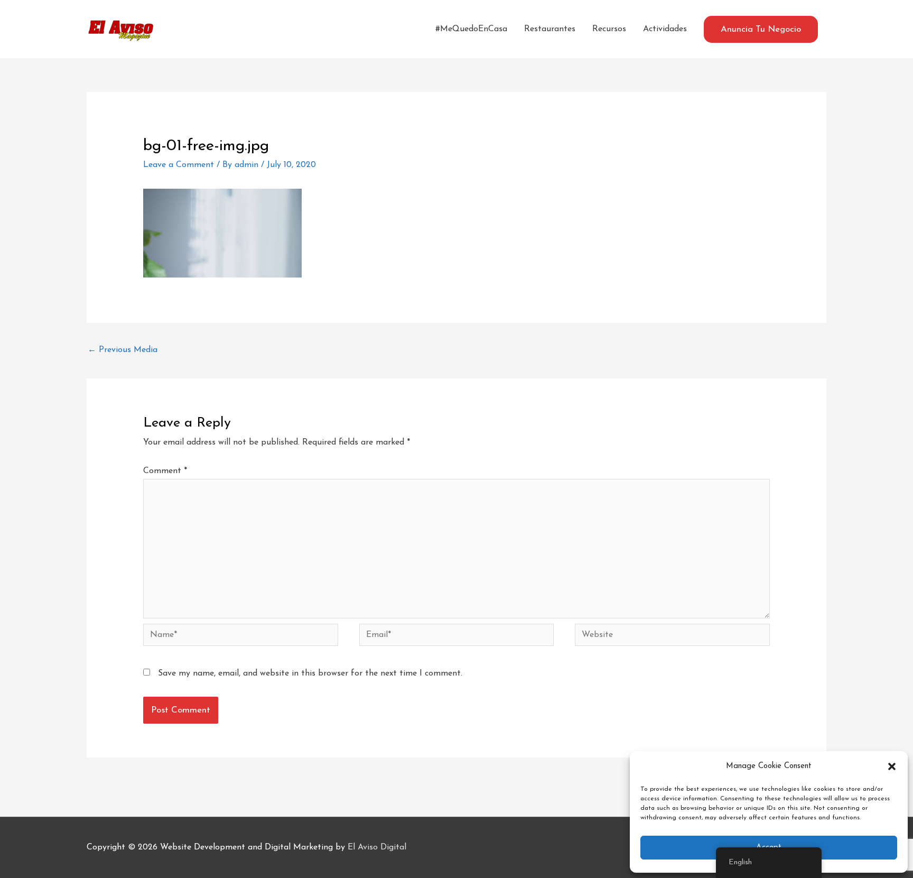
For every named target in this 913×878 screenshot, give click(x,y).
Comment (165, 471)
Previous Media (122, 350)
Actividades (665, 29)
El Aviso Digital (377, 847)
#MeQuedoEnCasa (471, 29)
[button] (892, 766)
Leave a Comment (178, 165)
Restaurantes (549, 29)
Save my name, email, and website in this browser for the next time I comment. (310, 673)
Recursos (609, 29)
